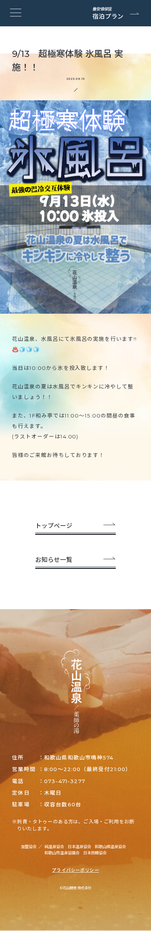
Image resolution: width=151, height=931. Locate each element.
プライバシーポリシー (75, 870)
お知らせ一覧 (53, 559)
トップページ (53, 525)
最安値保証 (108, 14)
